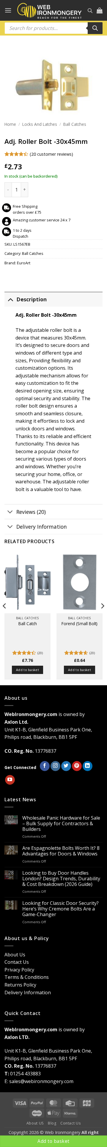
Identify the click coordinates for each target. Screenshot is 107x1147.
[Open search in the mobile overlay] (90, 10)
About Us (14, 954)
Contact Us (16, 962)
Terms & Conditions (26, 977)
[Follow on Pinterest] (77, 766)
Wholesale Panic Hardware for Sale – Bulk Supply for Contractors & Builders (61, 823)
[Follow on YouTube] (10, 780)
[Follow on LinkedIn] (87, 766)
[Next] (102, 618)
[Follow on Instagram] (55, 766)
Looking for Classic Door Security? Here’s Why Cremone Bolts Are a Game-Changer (60, 909)
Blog (52, 1123)
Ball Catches (74, 124)
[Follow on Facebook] (45, 766)
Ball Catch (27, 623)
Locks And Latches (39, 124)
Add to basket (53, 1141)
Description (31, 299)
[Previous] (4, 618)
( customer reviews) (51, 154)
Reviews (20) (31, 511)
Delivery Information (41, 526)
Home (10, 124)
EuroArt (23, 263)
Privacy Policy (19, 969)
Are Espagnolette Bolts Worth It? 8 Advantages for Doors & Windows (61, 851)
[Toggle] (10, 299)
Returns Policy (20, 985)
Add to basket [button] (27, 669)
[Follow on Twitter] (66, 766)
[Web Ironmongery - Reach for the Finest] (49, 10)
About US (35, 1123)
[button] (8, 10)
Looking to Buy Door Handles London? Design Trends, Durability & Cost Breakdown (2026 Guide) (61, 878)
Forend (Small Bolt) (79, 623)
